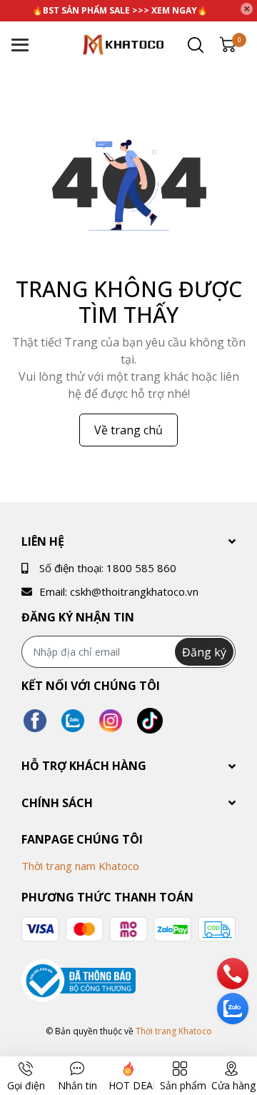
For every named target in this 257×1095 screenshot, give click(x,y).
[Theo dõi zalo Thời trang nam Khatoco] (72, 720)
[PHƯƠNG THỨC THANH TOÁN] (128, 929)
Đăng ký (204, 652)
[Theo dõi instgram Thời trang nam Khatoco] (110, 720)
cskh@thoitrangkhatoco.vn (134, 591)
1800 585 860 (141, 568)
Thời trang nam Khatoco (80, 866)
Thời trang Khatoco (174, 1031)
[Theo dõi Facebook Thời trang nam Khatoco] (35, 720)
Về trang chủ (128, 430)
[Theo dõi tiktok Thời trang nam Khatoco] (150, 720)
